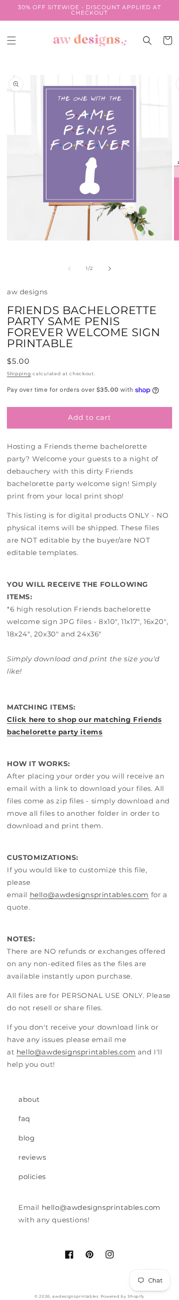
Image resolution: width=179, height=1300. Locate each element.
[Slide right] (110, 268)
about (29, 1099)
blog (26, 1138)
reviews (32, 1157)
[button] (11, 40)
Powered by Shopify (123, 1296)
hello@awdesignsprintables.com (89, 894)
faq (24, 1118)
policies (32, 1176)
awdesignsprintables (75, 1296)
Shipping (19, 374)
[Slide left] (69, 268)
